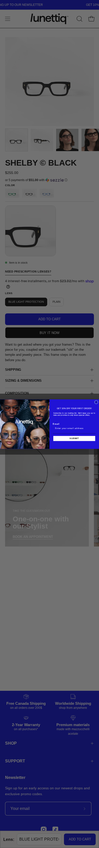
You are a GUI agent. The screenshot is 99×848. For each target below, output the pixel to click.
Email (56, 424)
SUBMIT (74, 438)
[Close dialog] (96, 402)
